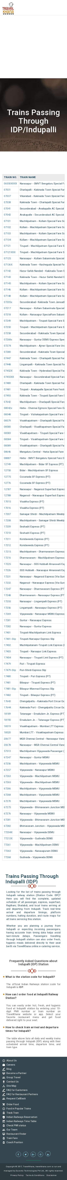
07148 (7, 295)
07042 (7, 214)
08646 (7, 451)
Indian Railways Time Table (20, 1121)
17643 (7, 701)
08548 (7, 414)
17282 (7, 626)
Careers (10, 1064)
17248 (7, 595)
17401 (7, 632)
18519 (7, 726)
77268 (7, 857)
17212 (7, 545)
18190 (7, 719)
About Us (11, 1060)
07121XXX (9, 252)
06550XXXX (10, 183)
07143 (7, 277)
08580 (7, 426)
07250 (7, 327)
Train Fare (11, 1138)
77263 (7, 850)
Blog (8, 1069)
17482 (7, 695)
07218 (7, 314)
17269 (7, 613)
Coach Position (14, 1142)
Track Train (12, 1112)
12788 (7, 495)
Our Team (11, 1129)
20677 (7, 738)
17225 (7, 564)
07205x (8, 302)
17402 (7, 645)
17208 (7, 520)
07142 (7, 270)
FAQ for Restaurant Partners (21, 1094)
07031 (7, 189)
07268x (8, 339)
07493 (7, 395)
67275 (7, 807)
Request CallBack (15, 1098)
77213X (8, 838)
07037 (7, 196)
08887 (7, 458)
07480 (7, 383)
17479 (7, 663)
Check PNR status (15, 1125)
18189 (7, 713)
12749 (7, 464)
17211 (7, 539)
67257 (7, 769)
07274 (7, 345)
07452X (8, 370)
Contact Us (12, 1081)
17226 (7, 570)
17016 (7, 507)
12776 (7, 482)
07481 (7, 389)
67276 (7, 813)
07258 (7, 333)
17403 (7, 651)
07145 (7, 283)
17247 (7, 588)
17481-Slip (10, 688)
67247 (7, 757)
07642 (7, 401)
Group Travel (12, 1077)
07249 (7, 320)
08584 (7, 439)
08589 (7, 445)
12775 (7, 476)
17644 (7, 707)
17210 (7, 532)
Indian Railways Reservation (21, 1117)
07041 (7, 208)
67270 (7, 801)
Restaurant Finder (15, 1134)
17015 (7, 501)
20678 (7, 744)
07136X (8, 264)
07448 (7, 364)
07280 (7, 351)
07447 (7, 358)
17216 (7, 557)
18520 (7, 732)
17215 (7, 551)
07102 (7, 227)
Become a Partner (16, 1073)
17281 (7, 620)
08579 (7, 420)
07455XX (9, 376)
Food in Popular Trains (18, 1108)
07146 (7, 289)
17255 (7, 601)
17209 (7, 526)
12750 (7, 470)
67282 (7, 825)
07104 (7, 239)
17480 (7, 676)
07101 (7, 221)
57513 (7, 751)
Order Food (12, 1104)
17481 (7, 682)
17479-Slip (10, 670)
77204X (8, 832)
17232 (7, 582)
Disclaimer (52, 1175)
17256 (7, 607)
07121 (7, 245)
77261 (7, 844)
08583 (7, 433)
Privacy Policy (17, 1175)
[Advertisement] (33, 33)
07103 (7, 233)
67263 (7, 776)
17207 (7, 514)
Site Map (10, 1086)
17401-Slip (10, 638)
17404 (7, 657)
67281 (7, 819)
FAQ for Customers (16, 1090)
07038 (7, 202)
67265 (7, 782)
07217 (7, 308)
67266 (7, 788)
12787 (7, 489)
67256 (7, 763)
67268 (7, 794)
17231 (7, 576)
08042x (8, 408)
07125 (7, 258)
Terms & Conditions (35, 1175)
